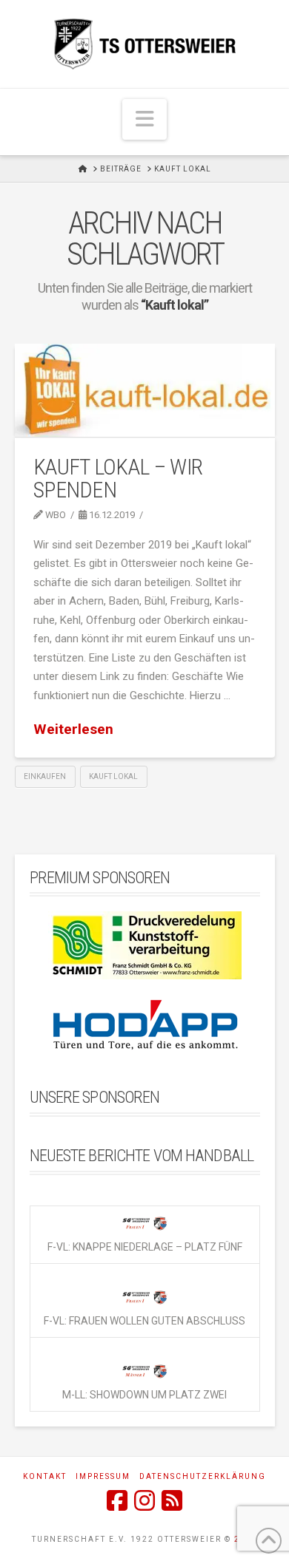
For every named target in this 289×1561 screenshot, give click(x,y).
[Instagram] (144, 1500)
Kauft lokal (113, 776)
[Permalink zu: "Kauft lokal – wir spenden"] (145, 390)
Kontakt (45, 1476)
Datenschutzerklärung (202, 1476)
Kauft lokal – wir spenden (117, 478)
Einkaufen (45, 776)
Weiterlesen (73, 729)
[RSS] (172, 1500)
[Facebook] (117, 1500)
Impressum (103, 1476)
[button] (144, 119)
